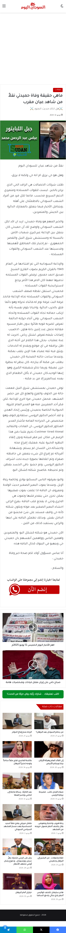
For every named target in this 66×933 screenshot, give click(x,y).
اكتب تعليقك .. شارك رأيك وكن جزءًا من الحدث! (33, 694)
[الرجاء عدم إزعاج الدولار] (17, 721)
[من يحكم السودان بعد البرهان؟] (48, 721)
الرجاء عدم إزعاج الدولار (22, 732)
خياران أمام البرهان (23, 893)
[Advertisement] (33, 47)
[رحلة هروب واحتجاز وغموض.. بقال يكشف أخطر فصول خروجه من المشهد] (48, 812)
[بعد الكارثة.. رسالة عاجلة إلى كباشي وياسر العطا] (17, 781)
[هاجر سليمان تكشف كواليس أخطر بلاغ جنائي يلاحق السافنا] (48, 881)
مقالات (58, 90)
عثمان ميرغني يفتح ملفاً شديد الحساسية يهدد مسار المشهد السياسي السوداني (18, 826)
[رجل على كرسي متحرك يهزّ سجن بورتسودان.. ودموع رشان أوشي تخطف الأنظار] (17, 846)
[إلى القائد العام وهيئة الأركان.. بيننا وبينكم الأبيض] (48, 749)
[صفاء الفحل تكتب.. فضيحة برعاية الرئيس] (48, 781)
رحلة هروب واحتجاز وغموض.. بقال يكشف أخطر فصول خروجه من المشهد (49, 826)
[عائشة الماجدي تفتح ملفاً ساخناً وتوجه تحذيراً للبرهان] (17, 749)
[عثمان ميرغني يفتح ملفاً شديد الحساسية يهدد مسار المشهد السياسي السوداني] (17, 812)
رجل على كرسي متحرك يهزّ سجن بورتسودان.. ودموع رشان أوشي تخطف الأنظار (18, 861)
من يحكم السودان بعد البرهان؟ (49, 732)
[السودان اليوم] (33, 6)
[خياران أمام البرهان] (17, 881)
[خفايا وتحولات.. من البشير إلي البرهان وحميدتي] (48, 846)
